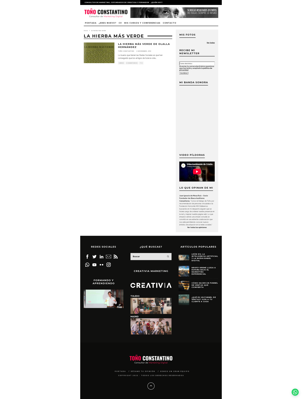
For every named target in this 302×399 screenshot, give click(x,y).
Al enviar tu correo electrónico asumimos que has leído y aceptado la (196, 68)
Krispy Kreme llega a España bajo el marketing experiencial (204, 271)
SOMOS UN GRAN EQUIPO (175, 371)
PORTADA (120, 371)
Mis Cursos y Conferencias (142, 23)
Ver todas (211, 43)
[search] (168, 256)
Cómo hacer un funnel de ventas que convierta (205, 285)
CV (120, 23)
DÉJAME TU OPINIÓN (143, 371)
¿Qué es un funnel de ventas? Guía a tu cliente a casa (204, 299)
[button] (295, 392)
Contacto (169, 23)
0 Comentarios (131, 63)
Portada (90, 23)
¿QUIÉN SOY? (157, 2)
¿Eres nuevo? (107, 23)
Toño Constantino (126, 51)
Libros (121, 63)
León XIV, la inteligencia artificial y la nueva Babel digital (205, 257)
